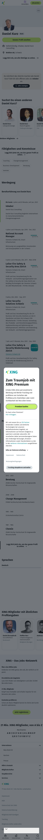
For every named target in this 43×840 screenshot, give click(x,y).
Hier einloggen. (11, 415)
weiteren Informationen (19, 443)
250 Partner (25, 422)
